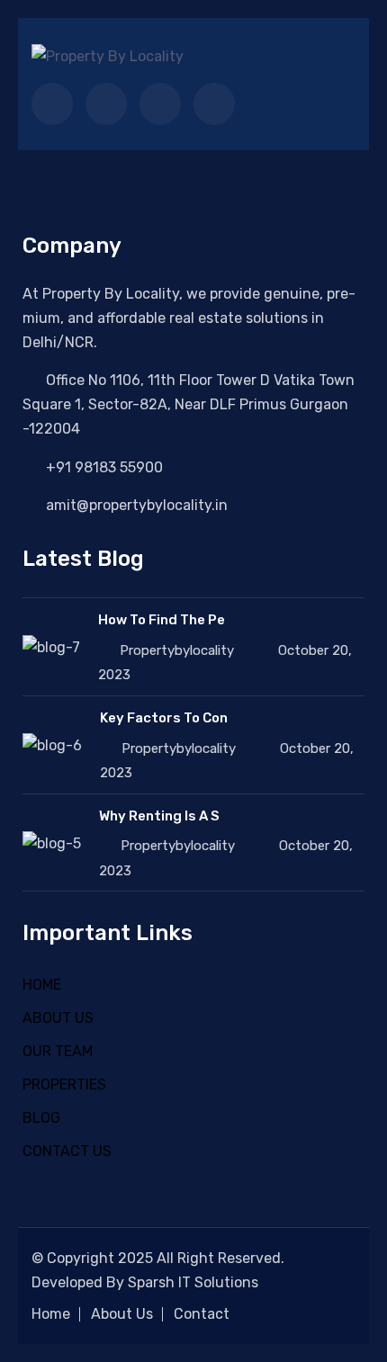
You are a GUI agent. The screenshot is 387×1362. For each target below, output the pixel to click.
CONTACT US (67, 1151)
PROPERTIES (64, 1084)
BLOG (41, 1117)
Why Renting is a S (159, 816)
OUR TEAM (57, 1051)
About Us (122, 1313)
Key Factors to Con (164, 718)
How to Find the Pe (161, 620)
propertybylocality (177, 650)
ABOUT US (58, 1017)
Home (51, 1313)
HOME (41, 984)
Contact (202, 1313)
